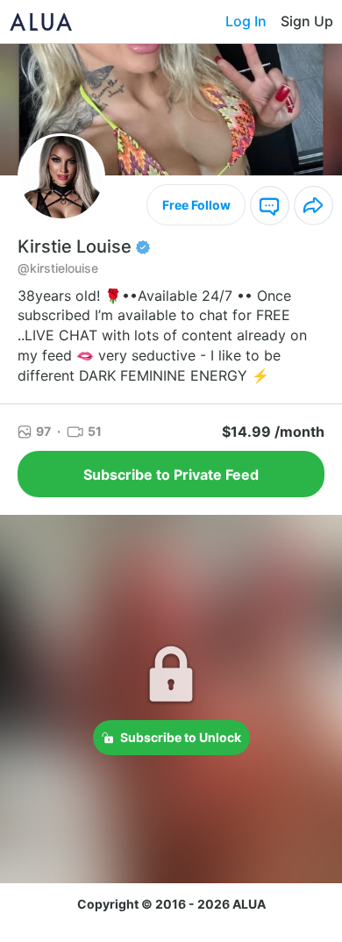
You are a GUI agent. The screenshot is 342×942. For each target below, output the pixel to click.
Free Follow (196, 204)
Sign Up (307, 21)
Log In (246, 21)
